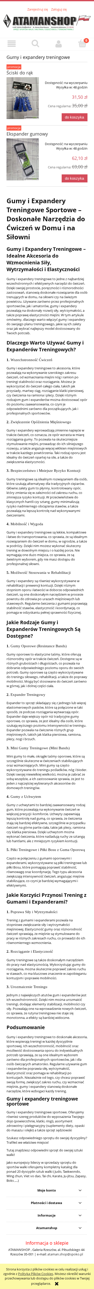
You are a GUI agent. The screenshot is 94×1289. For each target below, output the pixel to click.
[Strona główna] (47, 21)
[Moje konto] (59, 44)
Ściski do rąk (20, 73)
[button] (12, 44)
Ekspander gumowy (27, 134)
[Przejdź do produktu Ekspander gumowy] (23, 159)
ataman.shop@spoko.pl (65, 1254)
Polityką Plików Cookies (35, 1273)
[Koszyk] (82, 43)
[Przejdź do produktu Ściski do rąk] (23, 98)
